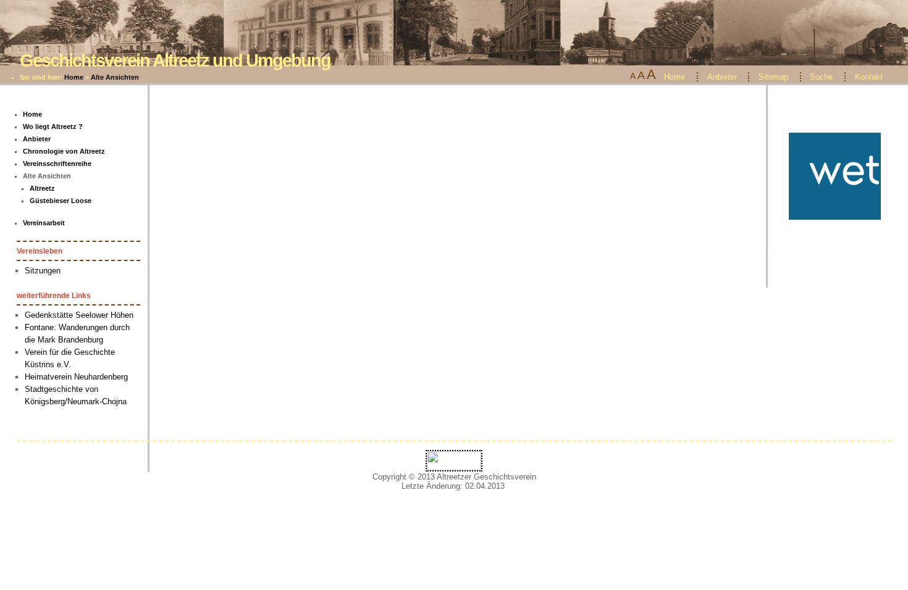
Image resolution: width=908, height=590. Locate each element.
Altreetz (42, 188)
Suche (821, 76)
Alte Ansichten (115, 77)
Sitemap (773, 76)
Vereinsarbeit (44, 222)
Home (73, 77)
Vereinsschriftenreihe (57, 163)
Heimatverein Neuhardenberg (76, 376)
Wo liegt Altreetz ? (53, 126)
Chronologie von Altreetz (64, 151)
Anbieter (722, 76)
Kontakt (869, 76)
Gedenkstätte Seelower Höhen (79, 315)
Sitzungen (43, 270)
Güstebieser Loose (60, 200)
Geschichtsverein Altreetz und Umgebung (175, 60)
